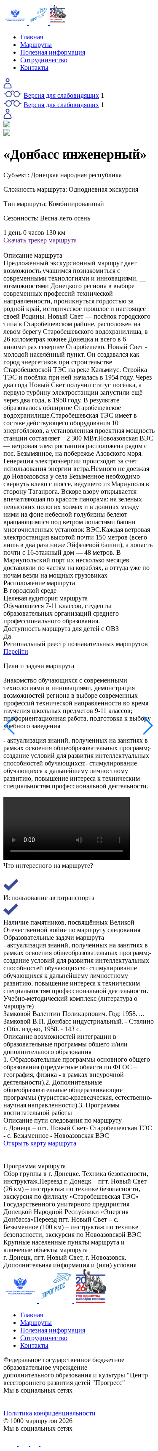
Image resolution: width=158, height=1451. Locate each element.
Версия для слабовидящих (61, 95)
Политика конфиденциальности (49, 1413)
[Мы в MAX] (98, 1402)
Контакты (34, 67)
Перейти (15, 651)
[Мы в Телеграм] (60, 1402)
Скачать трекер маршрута (40, 240)
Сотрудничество (43, 59)
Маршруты (36, 44)
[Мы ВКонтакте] (22, 1402)
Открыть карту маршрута (39, 1143)
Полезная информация (52, 52)
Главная (31, 37)
